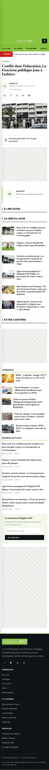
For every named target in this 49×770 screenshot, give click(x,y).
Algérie (18, 48)
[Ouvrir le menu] (44, 41)
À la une (6, 48)
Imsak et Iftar (8, 742)
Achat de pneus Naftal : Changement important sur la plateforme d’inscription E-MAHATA (27, 403)
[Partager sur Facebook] (10, 95)
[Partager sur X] (16, 95)
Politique (6, 679)
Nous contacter (9, 717)
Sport (43, 48)
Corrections (7, 713)
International (7, 692)
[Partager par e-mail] (29, 95)
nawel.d (13, 83)
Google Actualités (10, 747)
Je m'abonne (13, 537)
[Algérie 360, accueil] (24, 41)
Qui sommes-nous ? (11, 704)
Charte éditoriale (9, 708)
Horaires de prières (11, 733)
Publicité (6, 722)
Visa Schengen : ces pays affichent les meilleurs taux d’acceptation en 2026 (28, 390)
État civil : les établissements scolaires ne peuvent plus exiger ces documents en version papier (23, 447)
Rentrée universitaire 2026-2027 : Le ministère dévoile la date (31, 428)
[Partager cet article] (4, 95)
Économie (31, 48)
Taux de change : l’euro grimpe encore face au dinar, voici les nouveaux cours (29, 416)
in (24, 662)
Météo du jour (8, 738)
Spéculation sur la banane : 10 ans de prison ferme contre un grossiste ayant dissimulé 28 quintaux (23, 502)
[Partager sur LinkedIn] (23, 95)
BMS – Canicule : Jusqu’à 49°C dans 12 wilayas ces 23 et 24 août (31, 378)
